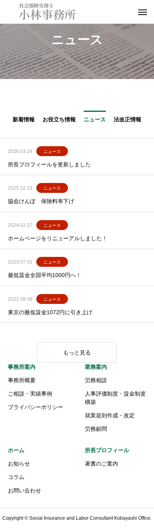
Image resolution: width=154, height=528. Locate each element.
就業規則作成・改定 (110, 415)
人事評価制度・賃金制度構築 (115, 397)
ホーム (16, 450)
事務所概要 (22, 380)
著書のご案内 (101, 463)
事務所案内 (22, 367)
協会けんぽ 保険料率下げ (41, 201)
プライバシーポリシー (35, 407)
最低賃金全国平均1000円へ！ (44, 275)
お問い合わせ (24, 490)
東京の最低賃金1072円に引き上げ (50, 312)
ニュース (52, 151)
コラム (16, 477)
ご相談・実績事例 (30, 393)
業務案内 (96, 367)
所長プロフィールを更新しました (49, 164)
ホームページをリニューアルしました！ (57, 238)
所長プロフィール (107, 450)
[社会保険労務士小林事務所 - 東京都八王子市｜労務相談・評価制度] (47, 12)
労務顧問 (96, 429)
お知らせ (19, 463)
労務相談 (96, 380)
